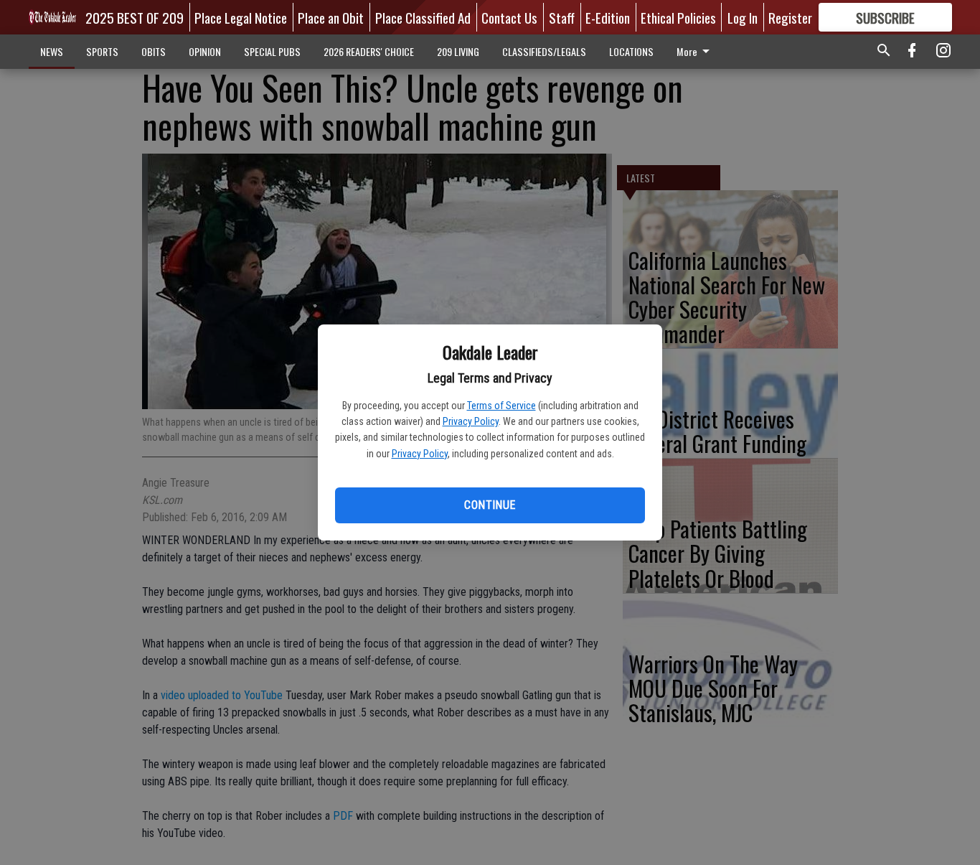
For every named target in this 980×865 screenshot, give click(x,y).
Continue (489, 505)
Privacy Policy (471, 421)
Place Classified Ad (423, 17)
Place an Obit (331, 17)
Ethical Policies (678, 17)
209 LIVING (458, 51)
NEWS (51, 51)
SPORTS (102, 51)
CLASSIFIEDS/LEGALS (544, 51)
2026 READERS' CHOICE (369, 51)
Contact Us (509, 17)
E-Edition (607, 17)
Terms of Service (501, 405)
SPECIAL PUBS (272, 51)
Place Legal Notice (240, 17)
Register (790, 17)
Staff (562, 17)
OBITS (153, 51)
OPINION (205, 51)
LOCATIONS (631, 51)
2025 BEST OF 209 (134, 17)
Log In (742, 17)
